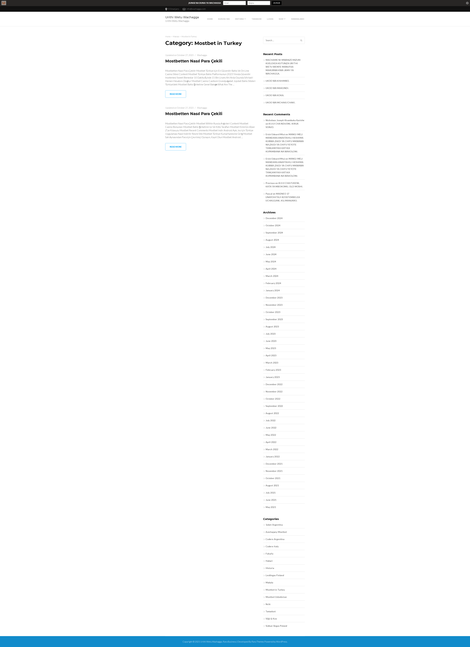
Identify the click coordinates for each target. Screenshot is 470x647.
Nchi (281, 19)
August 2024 (272, 239)
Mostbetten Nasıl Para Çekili (193, 61)
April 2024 (271, 268)
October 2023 (273, 312)
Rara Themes (258, 641)
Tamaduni (256, 19)
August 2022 (272, 413)
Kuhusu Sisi (224, 19)
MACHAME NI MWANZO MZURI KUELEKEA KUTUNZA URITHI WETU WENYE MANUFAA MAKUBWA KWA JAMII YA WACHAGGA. (283, 67)
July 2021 (271, 492)
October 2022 (273, 398)
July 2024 (271, 247)
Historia (239, 19)
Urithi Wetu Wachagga (182, 17)
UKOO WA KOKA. (275, 95)
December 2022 (274, 384)
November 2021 (274, 471)
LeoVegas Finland (275, 575)
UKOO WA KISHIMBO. (277, 80)
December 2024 (274, 218)
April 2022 (271, 442)
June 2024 (271, 254)
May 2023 (271, 348)
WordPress (281, 641)
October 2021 (273, 478)
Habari (269, 560)
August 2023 (272, 326)
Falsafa (269, 553)
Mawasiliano (297, 19)
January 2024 (273, 290)
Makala (269, 582)
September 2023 (274, 319)
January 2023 (273, 377)
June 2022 (271, 427)
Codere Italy (272, 546)
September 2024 (274, 232)
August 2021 (272, 485)
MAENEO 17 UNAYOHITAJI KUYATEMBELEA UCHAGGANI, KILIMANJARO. (283, 197)
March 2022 (272, 449)
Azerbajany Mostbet (276, 532)
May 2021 (271, 507)
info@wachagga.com (196, 8)
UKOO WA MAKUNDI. (277, 88)
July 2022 (271, 420)
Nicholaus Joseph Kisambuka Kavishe (285, 120)
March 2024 (272, 276)
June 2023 (271, 341)
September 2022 (274, 406)
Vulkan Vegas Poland (276, 625)
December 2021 (274, 463)
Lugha (270, 19)
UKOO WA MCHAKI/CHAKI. (280, 102)
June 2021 (271, 500)
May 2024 (271, 261)
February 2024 (273, 283)
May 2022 (271, 434)
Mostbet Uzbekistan (276, 597)
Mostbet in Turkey (275, 589)
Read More (176, 94)
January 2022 (273, 456)
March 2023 (272, 362)
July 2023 (271, 333)
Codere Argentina (275, 539)
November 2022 (274, 391)
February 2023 (273, 369)
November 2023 (274, 304)
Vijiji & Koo (271, 618)
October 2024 (273, 225)
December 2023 (274, 297)
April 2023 (271, 355)
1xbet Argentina (274, 524)
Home (210, 19)
